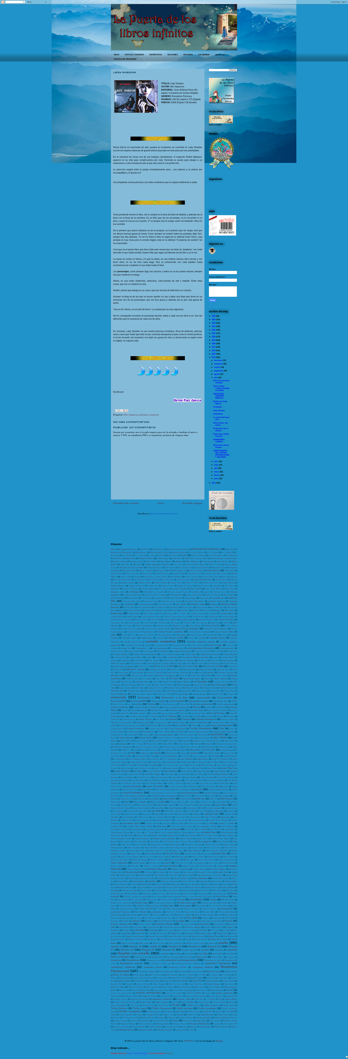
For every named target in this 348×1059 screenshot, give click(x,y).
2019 (214, 340)
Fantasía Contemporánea (121, 723)
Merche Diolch (133, 872)
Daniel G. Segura (118, 664)
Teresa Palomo (219, 1002)
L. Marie (192, 802)
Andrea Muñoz (161, 583)
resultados (165, 954)
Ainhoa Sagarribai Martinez (157, 565)
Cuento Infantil (228, 657)
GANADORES (217, 735)
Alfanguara (160, 571)
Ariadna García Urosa (133, 595)
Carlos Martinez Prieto (151, 617)
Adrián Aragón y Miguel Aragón (224, 558)
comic (147, 645)
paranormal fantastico (120, 912)
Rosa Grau (182, 972)
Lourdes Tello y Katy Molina (139, 826)
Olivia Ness (201, 906)
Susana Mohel (231, 996)
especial (143, 710)
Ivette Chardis (229, 762)
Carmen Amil (213, 617)
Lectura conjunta (213, 808)
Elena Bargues (130, 685)
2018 (214, 344)
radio (150, 933)
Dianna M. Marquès (155, 673)
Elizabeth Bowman (227, 688)
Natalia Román (194, 887)
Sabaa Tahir (125, 978)
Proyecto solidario (192, 927)
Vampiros (172, 1018)
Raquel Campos (206, 933)
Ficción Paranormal (176, 729)
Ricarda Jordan (141, 957)
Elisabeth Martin (192, 688)
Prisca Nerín (138, 927)
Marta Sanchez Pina (226, 860)
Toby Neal (180, 1012)
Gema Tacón (146, 738)
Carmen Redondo (170, 620)
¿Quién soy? (220, 55)
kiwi (126, 802)
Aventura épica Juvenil (171, 601)
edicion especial (220, 679)
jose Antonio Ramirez (119, 780)
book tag (116, 613)
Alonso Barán (116, 574)
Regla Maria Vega (219, 939)
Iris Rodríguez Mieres (138, 759)
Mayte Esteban (170, 866)
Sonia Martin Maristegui (183, 990)
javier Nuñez (212, 768)
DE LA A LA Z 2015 (163, 666)
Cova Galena (148, 651)
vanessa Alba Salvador (139, 1021)
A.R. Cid (161, 555)
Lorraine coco (131, 823)
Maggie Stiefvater (173, 835)
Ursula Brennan (206, 1015)
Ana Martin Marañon (122, 580)
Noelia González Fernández (136, 897)
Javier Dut (158, 768)
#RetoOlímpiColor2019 (159, 552)
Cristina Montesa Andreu (170, 654)
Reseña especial (189, 950)
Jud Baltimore (192, 786)
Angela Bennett (118, 586)
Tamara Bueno (231, 999)
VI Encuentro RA (230, 1024)
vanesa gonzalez (203, 1018)
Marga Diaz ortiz (157, 845)
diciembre (218, 360)
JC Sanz (138, 771)
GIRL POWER (220, 738)
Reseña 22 (214, 946)
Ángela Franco (168, 586)
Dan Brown (202, 660)
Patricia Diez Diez (191, 912)
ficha (221, 729)
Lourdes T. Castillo (226, 823)
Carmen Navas (141, 620)
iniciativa (194, 753)
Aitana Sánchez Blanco (195, 564)
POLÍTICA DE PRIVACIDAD (125, 59)
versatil (217, 1024)
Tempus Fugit (203, 1002)
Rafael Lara (176, 933)
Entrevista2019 (158, 701)
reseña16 (232, 950)
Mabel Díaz (210, 832)
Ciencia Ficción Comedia (131, 629)
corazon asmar (134, 651)
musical (216, 884)
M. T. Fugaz (149, 832)
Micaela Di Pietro (205, 872)
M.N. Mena (196, 832)
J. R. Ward (129, 765)
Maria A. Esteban (212, 845)
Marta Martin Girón (206, 860)
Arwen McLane (117, 598)
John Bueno (169, 774)
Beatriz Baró (187, 607)
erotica (138, 704)
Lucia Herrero (227, 826)
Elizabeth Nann (133, 691)
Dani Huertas (228, 661)
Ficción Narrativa (157, 729)
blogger (217, 610)
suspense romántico (162, 999)
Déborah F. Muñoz (135, 670)
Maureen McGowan (119, 866)
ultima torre (192, 1015)
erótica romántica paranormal (176, 707)
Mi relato (149, 872)
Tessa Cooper (163, 1005)
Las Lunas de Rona (145, 805)
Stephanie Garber (131, 996)
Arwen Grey (229, 595)
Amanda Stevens (194, 574)
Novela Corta (228, 900)
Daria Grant (199, 663)
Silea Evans (229, 984)
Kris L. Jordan (158, 802)
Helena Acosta (152, 744)
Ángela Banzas (228, 583)
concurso (230, 645)
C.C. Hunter (182, 613)
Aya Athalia (181, 604)
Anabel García (221, 580)
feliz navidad (166, 726)
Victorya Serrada (172, 1027)
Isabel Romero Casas (139, 762)
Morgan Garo (175, 884)
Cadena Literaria (197, 613)
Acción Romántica (216, 555)
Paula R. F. (145, 915)
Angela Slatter (203, 586)
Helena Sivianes (184, 744)
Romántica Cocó (154, 960)
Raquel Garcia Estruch (135, 936)
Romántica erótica (131, 963)
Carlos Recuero (198, 617)
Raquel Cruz (222, 933)
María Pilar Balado (153, 854)
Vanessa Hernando (161, 1021)
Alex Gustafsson (185, 568)
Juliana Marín (146, 790)
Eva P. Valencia (169, 716)
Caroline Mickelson (226, 620)
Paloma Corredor (191, 909)
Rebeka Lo (151, 939)
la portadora (220, 802)
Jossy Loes (190, 783)
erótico (208, 707)
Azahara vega (197, 604)
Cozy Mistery (163, 651)
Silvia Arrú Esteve (136, 987)
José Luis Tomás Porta (194, 780)
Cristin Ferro (232, 651)
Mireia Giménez (199, 878)
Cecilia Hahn (149, 623)
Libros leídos (169, 814)
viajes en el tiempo (121, 1027)
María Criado (197, 848)
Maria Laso (177, 851)
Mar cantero (125, 842)
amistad (137, 577)
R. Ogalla (226, 930)
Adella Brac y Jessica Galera (196, 558)
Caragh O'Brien (227, 614)
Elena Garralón (200, 685)
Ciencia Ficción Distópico (186, 629)
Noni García (222, 897)
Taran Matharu (187, 1002)
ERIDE (234, 701)
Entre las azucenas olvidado (221, 381)
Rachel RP (139, 933)
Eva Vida (197, 717)
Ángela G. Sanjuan (185, 586)
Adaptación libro (146, 558)
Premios (228, 921)
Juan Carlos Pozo (207, 783)
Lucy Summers (137, 829)
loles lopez (225, 817)
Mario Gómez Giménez (129, 857)
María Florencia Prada (158, 851)
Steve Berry (165, 996)
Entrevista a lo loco (175, 697)
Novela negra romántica (164, 903)
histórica (208, 744)
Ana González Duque (210, 577)
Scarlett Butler (212, 981)
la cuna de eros (205, 802)
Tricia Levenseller (126, 1015)
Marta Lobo (188, 860)
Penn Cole (157, 915)
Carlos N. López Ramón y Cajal (176, 617)
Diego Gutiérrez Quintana (177, 673)
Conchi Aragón (214, 645)
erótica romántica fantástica (146, 707)
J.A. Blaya (140, 765)
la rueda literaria (127, 805)
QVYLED (203, 930)
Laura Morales (204, 805)
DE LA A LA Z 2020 (213, 666)
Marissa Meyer (198, 857)
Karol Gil (211, 796)
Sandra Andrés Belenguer (217, 978)
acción (184, 555)
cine (113, 635)
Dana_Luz (214, 660)
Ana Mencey (154, 580)
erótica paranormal (225, 704)
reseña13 (205, 950)
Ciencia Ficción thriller (224, 632)
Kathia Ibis (140, 799)
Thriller (176, 1005)
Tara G (175, 1002)
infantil (156, 753)
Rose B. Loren (213, 971)
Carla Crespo (132, 617)
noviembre (218, 364)
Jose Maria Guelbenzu (216, 780)
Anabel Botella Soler (203, 580)
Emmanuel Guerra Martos (142, 694)
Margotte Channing (193, 845)
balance (213, 604)
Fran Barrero (148, 732)
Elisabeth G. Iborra (156, 688)
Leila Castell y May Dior (137, 811)
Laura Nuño (221, 805)
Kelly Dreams (226, 799)
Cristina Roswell (230, 654)
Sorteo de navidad (174, 993)
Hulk (136, 750)
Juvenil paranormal (189, 793)
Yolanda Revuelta (164, 1030)
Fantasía (186, 719)
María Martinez (194, 851)
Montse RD (146, 884)
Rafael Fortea (161, 933)
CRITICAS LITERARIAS (134, 55)
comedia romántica (160, 641)
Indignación (145, 753)
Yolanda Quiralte (145, 1030)
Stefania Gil (116, 996)
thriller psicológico (207, 1008)
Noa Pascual (148, 894)
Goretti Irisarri (172, 741)
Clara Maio (181, 635)
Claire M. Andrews (146, 635)
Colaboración (146, 638)
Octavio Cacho (125, 906)
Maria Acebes (228, 845)
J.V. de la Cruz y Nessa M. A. (173, 765)
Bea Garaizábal (144, 607)
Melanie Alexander (158, 869)
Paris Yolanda (141, 912)
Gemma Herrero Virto (167, 738)
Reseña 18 (136, 946)
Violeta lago (205, 1027)
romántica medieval (202, 967)
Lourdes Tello (117, 826)
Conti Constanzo (118, 651)
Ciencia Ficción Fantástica (215, 629)
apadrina (196, 592)
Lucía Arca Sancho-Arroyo (182, 826)
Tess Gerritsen (148, 1005)
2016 (214, 350)
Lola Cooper (180, 817)
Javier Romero (122, 771)
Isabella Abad (171, 762)
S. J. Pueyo (226, 975)
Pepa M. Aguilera (184, 915)
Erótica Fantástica (168, 704)
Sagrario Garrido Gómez (143, 978)
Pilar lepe (137, 918)
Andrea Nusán (176, 583)
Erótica (151, 704)
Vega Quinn (201, 1021)
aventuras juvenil (146, 604)
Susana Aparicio (216, 996)
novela (213, 900)
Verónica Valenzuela (199, 1024)
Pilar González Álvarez (120, 918)
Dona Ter (183, 676)
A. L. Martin (227, 552)
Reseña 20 (175, 946)
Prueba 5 (126, 930)
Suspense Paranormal (140, 999)
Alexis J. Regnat (146, 571)
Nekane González (129, 890)
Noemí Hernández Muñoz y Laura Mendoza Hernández (190, 897)
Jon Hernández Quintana (218, 774)
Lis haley (115, 817)
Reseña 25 (148, 950)
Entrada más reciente (126, 503)
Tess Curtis (134, 1005)
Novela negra (141, 903)
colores (192, 638)
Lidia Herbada (183, 814)
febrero (217, 475)
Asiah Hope (146, 598)
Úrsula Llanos (223, 1015)
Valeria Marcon (148, 1018)
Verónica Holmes (127, 1024)
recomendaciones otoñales (171, 939)
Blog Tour (207, 610)
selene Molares (143, 984)
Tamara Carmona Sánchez (125, 1002)
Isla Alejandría (201, 762)
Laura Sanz (159, 808)
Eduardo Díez (167, 682)
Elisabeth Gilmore (174, 688)
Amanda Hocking (162, 574)
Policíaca (149, 921)
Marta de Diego (139, 860)
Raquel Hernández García (178, 936)
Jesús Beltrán (187, 771)
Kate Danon (223, 796)
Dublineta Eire (132, 679)
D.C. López (154, 661)
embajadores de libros (153, 691)
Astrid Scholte (176, 598)
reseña (223, 943)
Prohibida (217, 407)
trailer (113, 1015)
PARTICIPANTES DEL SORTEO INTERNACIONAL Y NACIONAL (221, 454)
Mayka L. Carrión (151, 866)
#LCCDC (144, 549)
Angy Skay (217, 586)
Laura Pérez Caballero (142, 808)
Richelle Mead (157, 957)
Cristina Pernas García (209, 654)
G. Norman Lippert (186, 735)
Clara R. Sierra (196, 635)
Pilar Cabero (229, 915)
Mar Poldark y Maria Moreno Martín (178, 842)
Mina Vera (173, 875)
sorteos (208, 993)
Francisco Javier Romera (223, 732)
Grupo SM (186, 741)
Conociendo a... (142, 648)
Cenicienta (187, 623)
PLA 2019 (179, 918)
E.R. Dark (173, 679)
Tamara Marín (145, 1002)
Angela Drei (153, 586)
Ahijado (179, 561)
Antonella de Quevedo (154, 592)
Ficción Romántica (201, 728)
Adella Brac (177, 558)
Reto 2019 (230, 954)
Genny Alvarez (204, 738)
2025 (214, 320)
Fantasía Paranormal (198, 723)
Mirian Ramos (138, 881)
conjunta (114, 648)
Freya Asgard (133, 735)
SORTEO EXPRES (193, 993)
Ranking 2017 (190, 933)
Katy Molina (169, 799)
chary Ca (215, 623)
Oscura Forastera (126, 909)
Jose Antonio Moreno (226, 777)
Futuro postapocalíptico (163, 735)
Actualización (231, 555)
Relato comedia (128, 943)
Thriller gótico (229, 1005)
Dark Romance (214, 663)
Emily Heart (187, 691)
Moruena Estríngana (192, 884)
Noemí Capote (157, 897)
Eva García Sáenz (198, 713)
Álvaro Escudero (132, 574)
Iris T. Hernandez (170, 759)
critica (149, 657)
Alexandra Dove (219, 568)
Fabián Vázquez (145, 719)
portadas (180, 921)
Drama (208, 676)
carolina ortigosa (188, 620)
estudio (154, 713)
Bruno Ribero (149, 613)
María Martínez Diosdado (217, 851)
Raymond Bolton (118, 939)
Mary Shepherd (199, 863)
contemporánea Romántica (200, 648)
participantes (156, 912)
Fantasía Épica (143, 723)
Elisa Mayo (139, 688)
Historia (197, 744)
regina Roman (201, 939)
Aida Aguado (208, 561)
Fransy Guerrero (117, 735)
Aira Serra (178, 564)
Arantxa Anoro (219, 592)
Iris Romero (155, 759)
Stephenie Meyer (148, 996)
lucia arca (161, 826)
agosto (217, 374)
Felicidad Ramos (150, 726)
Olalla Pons (141, 906)
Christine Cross (178, 626)
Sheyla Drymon (213, 984)
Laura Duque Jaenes (166, 805)
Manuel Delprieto (142, 839)
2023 (214, 326)
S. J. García (214, 975)
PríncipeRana (124, 927)
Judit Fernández (208, 786)
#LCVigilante (158, 549)
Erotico (196, 707)
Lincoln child (230, 814)
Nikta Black (217, 890)
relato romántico (175, 943)
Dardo (188, 663)
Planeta (206, 918)
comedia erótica (217, 638)
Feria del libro (182, 726)
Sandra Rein (168, 981)
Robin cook (201, 957)
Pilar (219, 915)
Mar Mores (154, 842)
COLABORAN (203, 55)
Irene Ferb (186, 756)
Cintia (125, 635)
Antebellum (218, 414)
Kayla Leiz (200, 799)
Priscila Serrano (152, 927)
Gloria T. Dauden (142, 741)
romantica (154, 415)
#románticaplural (179, 552)
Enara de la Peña (163, 694)
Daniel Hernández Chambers (158, 663)
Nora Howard (137, 900)
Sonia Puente (201, 990)
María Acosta (117, 848)
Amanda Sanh (178, 574)
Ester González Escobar (217, 710)
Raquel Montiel (198, 936)
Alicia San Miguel (197, 571)
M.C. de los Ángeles (166, 832)
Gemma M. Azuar (187, 738)
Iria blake (215, 756)
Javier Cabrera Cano (142, 768)
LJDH (169, 817)
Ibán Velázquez (167, 750)
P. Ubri (159, 909)
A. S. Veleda (127, 555)
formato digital (117, 732)
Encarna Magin (181, 694)
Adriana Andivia (120, 561)
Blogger (219, 1041)
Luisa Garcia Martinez (155, 829)
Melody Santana (199, 869)
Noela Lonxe (203, 894)
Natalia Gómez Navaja (175, 887)
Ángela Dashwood (136, 586)
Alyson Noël (147, 574)
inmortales (115, 756)
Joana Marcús (220, 771)
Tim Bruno (168, 1012)
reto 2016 (202, 954)
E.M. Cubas (161, 679)
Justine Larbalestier (182, 790)
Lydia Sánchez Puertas (120, 832)
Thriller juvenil (140, 1008)
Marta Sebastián (119, 863)
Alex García (170, 568)
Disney (201, 673)
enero (216, 479)
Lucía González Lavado (206, 826)
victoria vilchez (155, 1027)
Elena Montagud (218, 685)
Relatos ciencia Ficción (195, 943)
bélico (121, 610)
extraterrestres (129, 719)
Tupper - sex (168, 1015)
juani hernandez (134, 786)
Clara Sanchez (212, 635)
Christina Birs (162, 626)
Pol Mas (125, 921)
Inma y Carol (229, 753)
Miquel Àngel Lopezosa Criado (141, 878)
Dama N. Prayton (186, 661)
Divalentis (151, 676)
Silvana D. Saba (118, 987)
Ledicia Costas (231, 808)
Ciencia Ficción (212, 626)
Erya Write (220, 707)
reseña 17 (116, 946)
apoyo (206, 592)
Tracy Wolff (230, 1012)
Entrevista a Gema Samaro (221, 446)
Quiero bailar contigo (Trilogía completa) (221, 388)
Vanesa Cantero (186, 1018)
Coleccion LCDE (175, 638)
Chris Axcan (127, 626)
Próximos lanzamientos (172, 927)
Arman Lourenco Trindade (155, 595)
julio (216, 377)
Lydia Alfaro (229, 829)
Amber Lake (126, 577)
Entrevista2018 (138, 701)
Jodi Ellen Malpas (153, 774)
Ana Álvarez (176, 577)
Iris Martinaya (120, 759)
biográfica (184, 610)
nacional (225, 884)
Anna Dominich (148, 589)
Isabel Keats (202, 759)
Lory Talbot (179, 823)
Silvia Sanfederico (184, 987)
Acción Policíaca (198, 555)
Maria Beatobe (134, 848)
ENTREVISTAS (156, 55)
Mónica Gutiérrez (120, 884)
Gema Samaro (126, 738)
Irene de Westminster (168, 756)
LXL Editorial (215, 829)
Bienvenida (163, 610)
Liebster (196, 814)
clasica (224, 635)
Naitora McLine (125, 888)
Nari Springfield (156, 887)
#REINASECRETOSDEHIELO (205, 549)
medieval (221, 866)
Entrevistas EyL (220, 701)
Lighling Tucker (211, 814)
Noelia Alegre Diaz (219, 894)
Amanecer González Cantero (216, 574)
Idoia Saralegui (226, 750)
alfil (169, 571)
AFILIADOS (188, 55)
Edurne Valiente (183, 682)
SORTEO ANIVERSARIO (148, 993)
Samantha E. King (178, 978)
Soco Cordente (214, 987)
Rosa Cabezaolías (166, 972)
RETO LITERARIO (120, 957)
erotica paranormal (202, 704)
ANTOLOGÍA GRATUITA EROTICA (218, 396)
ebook (207, 679)
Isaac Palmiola (186, 759)
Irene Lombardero (200, 756)
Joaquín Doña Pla (134, 774)
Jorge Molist (177, 777)
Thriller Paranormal (162, 1008)
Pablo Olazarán (173, 909)
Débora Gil (117, 670)
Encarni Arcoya (199, 694)
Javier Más (199, 768)
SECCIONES (172, 55)
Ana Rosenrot (167, 580)
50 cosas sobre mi (196, 552)
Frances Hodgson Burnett (198, 732)
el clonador (201, 681)
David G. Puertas (230, 663)
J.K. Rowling (152, 765)
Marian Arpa (205, 854)
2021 (214, 333)
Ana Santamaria (183, 580)
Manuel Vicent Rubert (220, 839)
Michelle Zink (222, 872)
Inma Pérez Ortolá (212, 753)
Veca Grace (188, 1021)
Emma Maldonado (119, 694)
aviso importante (165, 604)
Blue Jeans (229, 610)
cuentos (114, 660)
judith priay (223, 787)
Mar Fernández (140, 842)
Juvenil (198, 789)
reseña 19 (155, 946)
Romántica (132, 960)
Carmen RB (155, 620)
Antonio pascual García (178, 592)
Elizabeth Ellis (117, 691)
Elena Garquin (184, 685)
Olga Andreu (154, 906)
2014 (214, 357)
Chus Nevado (195, 626)
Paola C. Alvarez (209, 909)
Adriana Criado (136, 561)
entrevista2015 (203, 698)
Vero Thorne (215, 1021)
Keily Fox (213, 799)
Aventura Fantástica (194, 601)
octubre (217, 367)
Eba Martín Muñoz (191, 679)
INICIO (116, 55)
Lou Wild (210, 823)
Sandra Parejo (154, 981)
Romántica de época (213, 960)
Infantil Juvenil (171, 753)
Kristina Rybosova (177, 802)
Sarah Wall (197, 981)
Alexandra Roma (129, 571)
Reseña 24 (127, 950)
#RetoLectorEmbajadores (121, 552)
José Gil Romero (154, 780)
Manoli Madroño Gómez (121, 839)
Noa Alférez (133, 894)
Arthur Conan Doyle (194, 595)
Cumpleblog (125, 660)
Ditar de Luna (137, 676)
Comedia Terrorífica (133, 645)
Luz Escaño (190, 829)
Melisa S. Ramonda (180, 869)
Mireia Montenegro (221, 878)
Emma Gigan (200, 691)
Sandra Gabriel (124, 981)
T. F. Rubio (210, 999)
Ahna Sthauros (192, 562)
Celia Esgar (175, 623)
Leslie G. (230, 811)
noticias (181, 900)
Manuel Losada (185, 839)
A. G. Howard (213, 552)
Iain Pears (153, 750)
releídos (211, 943)
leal (201, 808)
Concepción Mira (162, 645)
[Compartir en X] (121, 410)
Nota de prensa (167, 900)
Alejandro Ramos (154, 568)
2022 (214, 330)
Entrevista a (145, 697)
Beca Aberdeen (217, 607)
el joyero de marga (222, 682)
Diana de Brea (223, 670)
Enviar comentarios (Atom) (164, 514)
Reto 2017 (217, 954)
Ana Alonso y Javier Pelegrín (155, 577)
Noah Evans (174, 894)
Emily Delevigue (172, 691)
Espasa (134, 710)
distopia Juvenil (118, 676)
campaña (212, 613)
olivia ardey (185, 906)
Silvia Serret (200, 987)
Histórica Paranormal (171, 747)
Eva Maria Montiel (137, 716)
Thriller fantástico (211, 1005)
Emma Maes (229, 691)
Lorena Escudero (163, 820)
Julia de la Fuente (129, 790)
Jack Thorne (193, 765)
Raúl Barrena (229, 936)
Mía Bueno (160, 872)
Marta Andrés (229, 857)
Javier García (172, 768)
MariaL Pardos (191, 854)
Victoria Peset (138, 1027)
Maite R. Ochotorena (209, 835)
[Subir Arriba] (347, 1057)
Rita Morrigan (173, 957)
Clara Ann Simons (165, 635)
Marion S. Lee (148, 857)
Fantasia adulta (228, 719)
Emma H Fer (215, 691)
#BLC (113, 549)
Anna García (163, 589)
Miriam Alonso (123, 881)
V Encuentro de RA (131, 1018)
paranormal (226, 909)
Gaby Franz (202, 735)
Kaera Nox (186, 796)
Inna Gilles (127, 756)
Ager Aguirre (166, 562)
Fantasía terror (218, 723)
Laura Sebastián (175, 808)
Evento (220, 717)
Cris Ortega (219, 651)
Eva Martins (153, 716)
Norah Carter (151, 900)
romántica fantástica (217, 963)
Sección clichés (228, 981)
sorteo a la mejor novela (121, 993)
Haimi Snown (229, 741)
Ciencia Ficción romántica (170, 632)
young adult (181, 1030)
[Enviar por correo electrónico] (116, 410)
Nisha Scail (230, 890)
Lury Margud (173, 829)
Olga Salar (168, 906)
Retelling (177, 954)
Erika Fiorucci (119, 704)
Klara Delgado (140, 802)
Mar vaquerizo (131, 415)
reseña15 (219, 950)
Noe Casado (188, 894)
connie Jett (126, 648)
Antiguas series (117, 592)
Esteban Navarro (158, 710)
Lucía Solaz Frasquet (119, 829)
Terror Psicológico (118, 1005)
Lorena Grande (181, 820)
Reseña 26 (168, 950)
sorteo (230, 990)
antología (134, 592)
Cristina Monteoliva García (144, 654)
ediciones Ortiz (142, 682)
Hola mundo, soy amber (220, 424)
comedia (201, 638)
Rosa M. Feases (196, 972)
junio (216, 461)
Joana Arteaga (202, 771)
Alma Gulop (230, 571)
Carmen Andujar (228, 617)
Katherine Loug (126, 799)
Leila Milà (155, 811)
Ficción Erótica (117, 729)
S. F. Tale (201, 975)
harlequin (123, 744)
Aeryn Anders (151, 561)
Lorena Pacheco (198, 820)
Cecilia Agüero (134, 623)
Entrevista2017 (118, 701)
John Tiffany (198, 774)
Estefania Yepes (196, 710)
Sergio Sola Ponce (196, 984)
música (207, 884)
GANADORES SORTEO (219, 441)
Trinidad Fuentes (153, 1015)
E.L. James (146, 679)
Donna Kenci (196, 676)
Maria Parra (136, 854)
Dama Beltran (169, 660)
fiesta (232, 729)
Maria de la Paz (214, 848)
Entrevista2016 (224, 698)
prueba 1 (208, 927)
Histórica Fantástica (122, 747)
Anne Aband (195, 589)
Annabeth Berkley (179, 589)
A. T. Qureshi (140, 555)
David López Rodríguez (123, 667)
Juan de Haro (223, 783)
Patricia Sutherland (227, 912)
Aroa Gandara (176, 595)
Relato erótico (159, 943)
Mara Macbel (223, 842)
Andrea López (144, 583)
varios (175, 1021)
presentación (219, 924)
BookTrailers (134, 614)
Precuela (193, 921)
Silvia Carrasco (152, 987)
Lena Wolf (191, 811)
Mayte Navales (189, 866)
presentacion (203, 924)
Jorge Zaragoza (207, 777)
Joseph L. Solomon (175, 783)
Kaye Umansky (186, 799)
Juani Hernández (155, 786)
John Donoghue (184, 774)
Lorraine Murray (152, 823)
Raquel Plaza (214, 936)
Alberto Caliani (215, 564)
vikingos (193, 1027)
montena (134, 884)
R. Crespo (215, 930)
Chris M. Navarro (144, 626)
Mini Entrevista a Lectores (209, 875)
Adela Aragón (163, 558)
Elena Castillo (145, 685)
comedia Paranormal (132, 642)
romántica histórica (123, 967)
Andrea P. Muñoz (192, 583)
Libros (157, 814)
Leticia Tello (116, 814)
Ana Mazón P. (140, 580)
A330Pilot (189, 1041)
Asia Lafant (133, 598)
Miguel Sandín (145, 875)
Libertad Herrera (131, 814)
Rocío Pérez (217, 957)
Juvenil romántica (211, 793)
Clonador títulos (129, 638)
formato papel (133, 732)
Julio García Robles (163, 790)
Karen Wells (200, 796)
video (185, 1027)
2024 (214, 323)
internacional (141, 756)
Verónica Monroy (146, 1024)
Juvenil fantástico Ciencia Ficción (163, 793)
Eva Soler (185, 716)
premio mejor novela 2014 (210, 921)
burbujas (169, 613)
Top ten (219, 1012)
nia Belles (159, 890)
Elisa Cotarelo (125, 688)
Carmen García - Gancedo (121, 620)
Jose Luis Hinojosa (172, 780)
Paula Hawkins (132, 915)
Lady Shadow (219, 410)
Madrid (131, 835)
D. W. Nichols (139, 660)
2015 (214, 354)
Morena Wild (161, 884)
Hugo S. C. (126, 750)
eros (130, 704)
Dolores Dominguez (166, 676)
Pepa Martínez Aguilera (204, 915)
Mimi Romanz (160, 875)
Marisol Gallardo (164, 857)
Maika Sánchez (191, 835)
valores (161, 1018)
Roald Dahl (187, 957)
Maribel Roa (220, 854)
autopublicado (218, 598)
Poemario (115, 921)
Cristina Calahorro (121, 654)
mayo (216, 465)
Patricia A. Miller (174, 912)
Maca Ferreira (227, 833)
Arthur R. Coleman (213, 595)
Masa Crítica (213, 863)
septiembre (218, 371)
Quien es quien (168, 930)
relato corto (143, 943)
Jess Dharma (170, 771)
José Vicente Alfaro (154, 783)
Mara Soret (126, 845)
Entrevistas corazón (198, 701)
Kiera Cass (115, 802)
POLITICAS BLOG (164, 921)
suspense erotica (120, 999)
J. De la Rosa (116, 765)
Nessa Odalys (145, 890)
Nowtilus (224, 903)
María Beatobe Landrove (155, 848)
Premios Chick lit (144, 924)
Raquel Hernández (156, 936)
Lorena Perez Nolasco (218, 820)
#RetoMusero (141, 552)
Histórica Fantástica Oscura (147, 747)
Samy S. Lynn (196, 978)
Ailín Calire (125, 564)
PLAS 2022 (229, 918)
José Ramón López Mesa (131, 783)
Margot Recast (174, 845)
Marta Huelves (174, 860)
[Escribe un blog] (119, 410)
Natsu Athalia (228, 888)
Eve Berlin (209, 716)
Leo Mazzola (217, 811)
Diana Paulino (137, 673)
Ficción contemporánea (220, 725)
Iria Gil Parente (230, 756)
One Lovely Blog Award (219, 906)
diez (193, 673)
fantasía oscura (178, 723)
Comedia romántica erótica (201, 642)
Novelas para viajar (187, 903)
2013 (214, 483)
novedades (196, 899)
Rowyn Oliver (139, 975)
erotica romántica (119, 707)
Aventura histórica (216, 601)
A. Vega (152, 555)
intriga (152, 756)
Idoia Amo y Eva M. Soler (202, 750)
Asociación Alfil (160, 598)
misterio (152, 881)
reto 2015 (189, 954)
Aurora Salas (190, 598)
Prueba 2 (218, 927)
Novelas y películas (209, 903)
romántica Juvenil (153, 967)
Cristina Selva (120, 657)
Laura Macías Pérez (187, 805)
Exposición (115, 719)
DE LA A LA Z (144, 666)
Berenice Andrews (134, 610)
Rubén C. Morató (155, 975)
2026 (214, 316)
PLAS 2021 (217, 918)
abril (216, 468)
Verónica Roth (162, 1024)
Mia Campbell (174, 872)
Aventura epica (151, 601)
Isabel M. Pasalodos (220, 759)
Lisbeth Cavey (143, 817)
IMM (132, 753)
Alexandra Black (202, 568)
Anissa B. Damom (130, 589)
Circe (133, 635)
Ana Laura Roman (229, 577)
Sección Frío (116, 984)
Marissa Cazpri (181, 857)
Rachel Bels (126, 933)
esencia (125, 710)
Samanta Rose (162, 978)
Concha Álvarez (197, 645)
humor (143, 750)
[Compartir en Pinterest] (126, 410)
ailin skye (137, 565)
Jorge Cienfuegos (161, 777)
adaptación (130, 558)
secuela (129, 984)
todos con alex (193, 1012)
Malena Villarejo (228, 835)
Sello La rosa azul (176, 984)
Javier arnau (125, 768)
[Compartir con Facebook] (124, 410)
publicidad (139, 930)
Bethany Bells (150, 610)
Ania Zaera (229, 586)
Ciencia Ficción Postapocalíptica (141, 632)
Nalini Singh (141, 887)
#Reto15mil (230, 549)
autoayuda (204, 598)
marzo (216, 472)
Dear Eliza (233, 666)
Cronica (159, 657)
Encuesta (231, 694)
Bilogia (174, 610)
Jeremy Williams (154, 771)
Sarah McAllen (182, 981)
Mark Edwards (214, 857)
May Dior (135, 866)
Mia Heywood (189, 872)
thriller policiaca (185, 1008)
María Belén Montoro (179, 848)
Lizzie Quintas (158, 817)
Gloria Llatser (126, 741)
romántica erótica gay (161, 964)
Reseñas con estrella (134, 953)
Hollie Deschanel (208, 747)
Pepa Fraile (169, 915)
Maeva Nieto (142, 835)
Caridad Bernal (117, 617)
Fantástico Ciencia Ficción (130, 726)
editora (156, 682)
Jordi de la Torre (144, 777)
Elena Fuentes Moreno (164, 685)
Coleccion (160, 638)
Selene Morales (159, 984)
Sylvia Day (199, 999)
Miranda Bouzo (163, 878)
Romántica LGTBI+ (178, 967)
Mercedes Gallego (217, 869)
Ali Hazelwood (180, 571)
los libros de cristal (195, 823)
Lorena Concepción (144, 820)
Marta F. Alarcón (157, 860)
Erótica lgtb (184, 704)
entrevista (118, 697)
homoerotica (223, 747)
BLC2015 (195, 610)
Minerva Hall (187, 875)
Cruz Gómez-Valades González (194, 657)
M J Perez (137, 832)
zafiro (191, 1030)
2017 (214, 347)
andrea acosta (128, 583)
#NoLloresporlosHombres (177, 549)
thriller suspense (154, 1012)
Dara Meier (178, 663)
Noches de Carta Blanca (220, 402)
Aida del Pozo (223, 561)
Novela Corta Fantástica (121, 903)
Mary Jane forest (182, 863)
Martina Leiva (155, 863)
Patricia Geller (209, 912)
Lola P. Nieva (210, 817)
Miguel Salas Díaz (127, 875)
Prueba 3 (230, 927)
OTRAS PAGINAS (145, 909)
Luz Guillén (202, 829)
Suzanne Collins (184, 999)
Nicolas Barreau (172, 890)
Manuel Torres (202, 839)
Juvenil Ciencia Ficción (218, 790)
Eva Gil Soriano (217, 713)
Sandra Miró (139, 981)
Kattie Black (153, 799)
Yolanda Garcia (126, 1030)
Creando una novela (203, 651)
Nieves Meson (203, 890)
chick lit (226, 623)
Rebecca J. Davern (136, 939)
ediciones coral (126, 682)
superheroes (178, 996)
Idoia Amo (180, 750)
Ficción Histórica (135, 729)
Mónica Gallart (231, 881)
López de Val (127, 820)
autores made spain (132, 601)
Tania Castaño (162, 1002)
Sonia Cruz (124, 990)
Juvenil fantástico (132, 793)
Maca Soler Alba (118, 835)
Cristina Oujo (190, 654)
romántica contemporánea (180, 960)
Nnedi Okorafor (117, 894)
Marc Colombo (141, 845)
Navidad (114, 891)
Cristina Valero (135, 657)
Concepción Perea (179, 645)
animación (115, 589)
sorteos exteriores (224, 993)
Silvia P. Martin (167, 987)
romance (230, 957)
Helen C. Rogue (136, 744)
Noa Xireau (161, 894)
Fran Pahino (179, 732)
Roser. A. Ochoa (121, 975)
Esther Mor (125, 713)
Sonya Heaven (216, 990)
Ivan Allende (215, 762)
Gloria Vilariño (158, 741)
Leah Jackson (191, 808)
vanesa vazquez (120, 1021)
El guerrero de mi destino (220, 429)
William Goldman (222, 1027)
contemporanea (160, 648)
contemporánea (177, 648)
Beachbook (174, 607)
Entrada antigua (192, 503)
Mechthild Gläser (206, 866)
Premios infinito (164, 924)
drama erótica (221, 676)
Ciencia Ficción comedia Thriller (158, 629)
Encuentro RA (216, 694)
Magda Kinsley (157, 835)
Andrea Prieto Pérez (210, 583)
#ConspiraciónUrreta (127, 549)
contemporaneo (227, 648)
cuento (215, 657)
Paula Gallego (116, 915)
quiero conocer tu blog (186, 930)
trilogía (139, 1015)
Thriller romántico (130, 1011)
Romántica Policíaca (147, 972)
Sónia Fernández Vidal (141, 990)
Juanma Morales (176, 786)
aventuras (129, 604)
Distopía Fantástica (226, 673)
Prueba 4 (115, 930)
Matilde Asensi (228, 863)
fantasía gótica (160, 723)
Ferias (194, 726)
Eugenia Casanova (168, 713)
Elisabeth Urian (209, 688)
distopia (210, 673)
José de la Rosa (138, 780)
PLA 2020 (192, 918)
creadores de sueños (182, 651)
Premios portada (187, 924)
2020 (214, 337)
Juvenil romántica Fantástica (134, 796)
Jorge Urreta (190, 777)
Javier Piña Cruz (229, 768)
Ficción (203, 726)
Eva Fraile (183, 713)
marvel (167, 863)
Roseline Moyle (231, 972)
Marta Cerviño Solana (120, 860)
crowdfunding (172, 657)
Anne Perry (229, 589)
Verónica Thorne (179, 1024)
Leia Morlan (118, 811)
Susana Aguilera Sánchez (196, 996)
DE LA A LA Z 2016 (188, 666)
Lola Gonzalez (195, 817)
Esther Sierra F (140, 713)
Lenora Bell (203, 811)
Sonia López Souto (161, 990)
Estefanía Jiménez (177, 710)
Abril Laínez (173, 555)
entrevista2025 (176, 701)
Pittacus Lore (166, 918)
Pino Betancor (151, 918)
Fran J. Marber (164, 732)
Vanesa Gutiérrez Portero (226, 1018)
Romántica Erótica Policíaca (187, 964)
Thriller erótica (193, 1005)
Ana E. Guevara (191, 577)
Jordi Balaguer (127, 777)
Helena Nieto (167, 744)
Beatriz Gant (202, 607)
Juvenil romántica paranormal (164, 796)
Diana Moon (123, 673)
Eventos (230, 717)
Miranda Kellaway (181, 878)
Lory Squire (167, 823)
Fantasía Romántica (206, 719)
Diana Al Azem (206, 670)
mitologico (203, 881)
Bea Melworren (160, 607)
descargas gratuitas (158, 670)
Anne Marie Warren (214, 589)
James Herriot (222, 765)
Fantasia (172, 719)
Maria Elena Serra (137, 851)
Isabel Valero (157, 762)
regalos (189, 939)
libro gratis (146, 814)
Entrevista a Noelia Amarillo (221, 435)
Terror (231, 1002)
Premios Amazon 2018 (122, 924)
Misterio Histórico (188, 881)
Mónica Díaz (216, 881)
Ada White (117, 558)
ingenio (184, 753)
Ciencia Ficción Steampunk (200, 632)
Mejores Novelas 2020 (136, 869)
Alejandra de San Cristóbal (131, 568)
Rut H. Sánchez (188, 975)
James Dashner (207, 765)
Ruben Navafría (172, 975)
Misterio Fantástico (170, 881)
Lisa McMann (128, 817)
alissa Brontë (213, 571)
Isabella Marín (186, 762)
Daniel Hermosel (136, 663)
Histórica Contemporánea (226, 744)
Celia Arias (162, 623)
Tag (220, 999)
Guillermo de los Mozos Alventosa (207, 741)
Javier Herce (187, 768)
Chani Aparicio (201, 623)
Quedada (153, 930)
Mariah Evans (173, 854)
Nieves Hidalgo (188, 890)
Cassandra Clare (118, 623)
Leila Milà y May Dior (174, 811)
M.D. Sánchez (182, 832)
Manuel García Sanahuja (164, 839)
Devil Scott (174, 670)
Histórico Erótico (191, 747)
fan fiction (160, 719)
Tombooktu (207, 1012)
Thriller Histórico (119, 1008)
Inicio (160, 503)
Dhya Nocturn (189, 670)
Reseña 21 (195, 946)
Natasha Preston (211, 887)
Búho (161, 613)
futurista (146, 735)
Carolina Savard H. (207, 620)
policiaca (143, 415)
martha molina (139, 863)
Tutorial (179, 1015)
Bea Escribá (129, 607)
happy (113, 744)
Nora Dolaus (122, 900)
